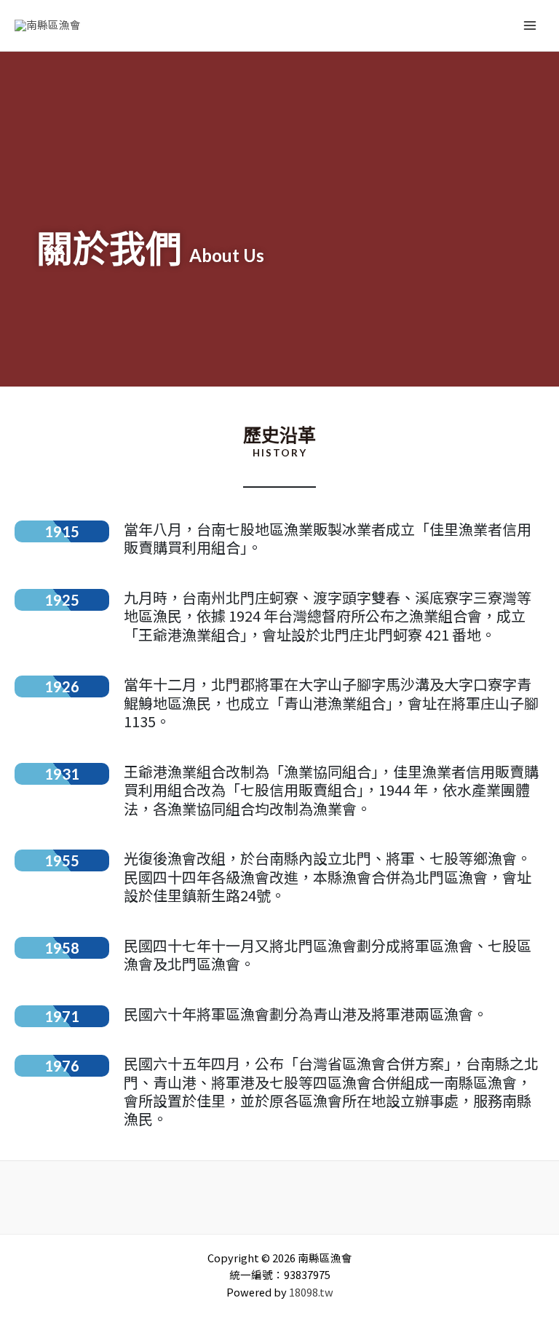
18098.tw (311, 1291)
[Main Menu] (529, 25)
